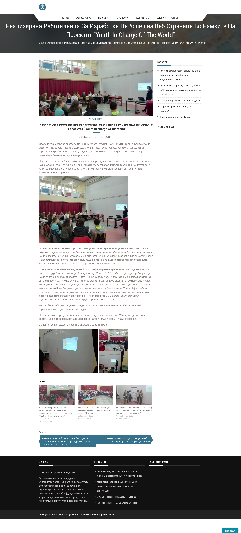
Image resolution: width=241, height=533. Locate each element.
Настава (103, 17)
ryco (43, 432)
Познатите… (142, 17)
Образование (83, 17)
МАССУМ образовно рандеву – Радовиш (180, 100)
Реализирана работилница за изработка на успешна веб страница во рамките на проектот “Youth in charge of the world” (96, 126)
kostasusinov (87, 137)
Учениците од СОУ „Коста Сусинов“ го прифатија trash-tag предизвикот (128, 440)
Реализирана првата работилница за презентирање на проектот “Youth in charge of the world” (94, 410)
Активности (121, 17)
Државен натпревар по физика (175, 117)
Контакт (175, 17)
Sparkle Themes (107, 514)
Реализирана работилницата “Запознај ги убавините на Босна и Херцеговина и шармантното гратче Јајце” (134, 410)
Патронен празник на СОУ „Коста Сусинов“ (176, 108)
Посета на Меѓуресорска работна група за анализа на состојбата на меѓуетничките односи (179, 75)
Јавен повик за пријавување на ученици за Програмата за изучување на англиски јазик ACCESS (180, 90)
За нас (65, 17)
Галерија (161, 17)
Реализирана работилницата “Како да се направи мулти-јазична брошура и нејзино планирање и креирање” (66, 441)
